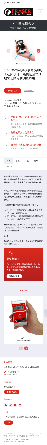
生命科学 (15, 106)
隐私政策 (7, 439)
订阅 (8, 423)
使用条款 (15, 439)
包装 (9, 106)
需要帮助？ (29, 90)
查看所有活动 (12, 392)
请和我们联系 (14, 276)
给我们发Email (12, 374)
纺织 (29, 103)
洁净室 (35, 103)
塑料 (15, 103)
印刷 (25, 103)
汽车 (20, 103)
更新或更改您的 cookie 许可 (15, 441)
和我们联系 (12, 90)
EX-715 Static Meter (14, 244)
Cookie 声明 (25, 439)
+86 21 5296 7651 (13, 372)
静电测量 (17, 100)
